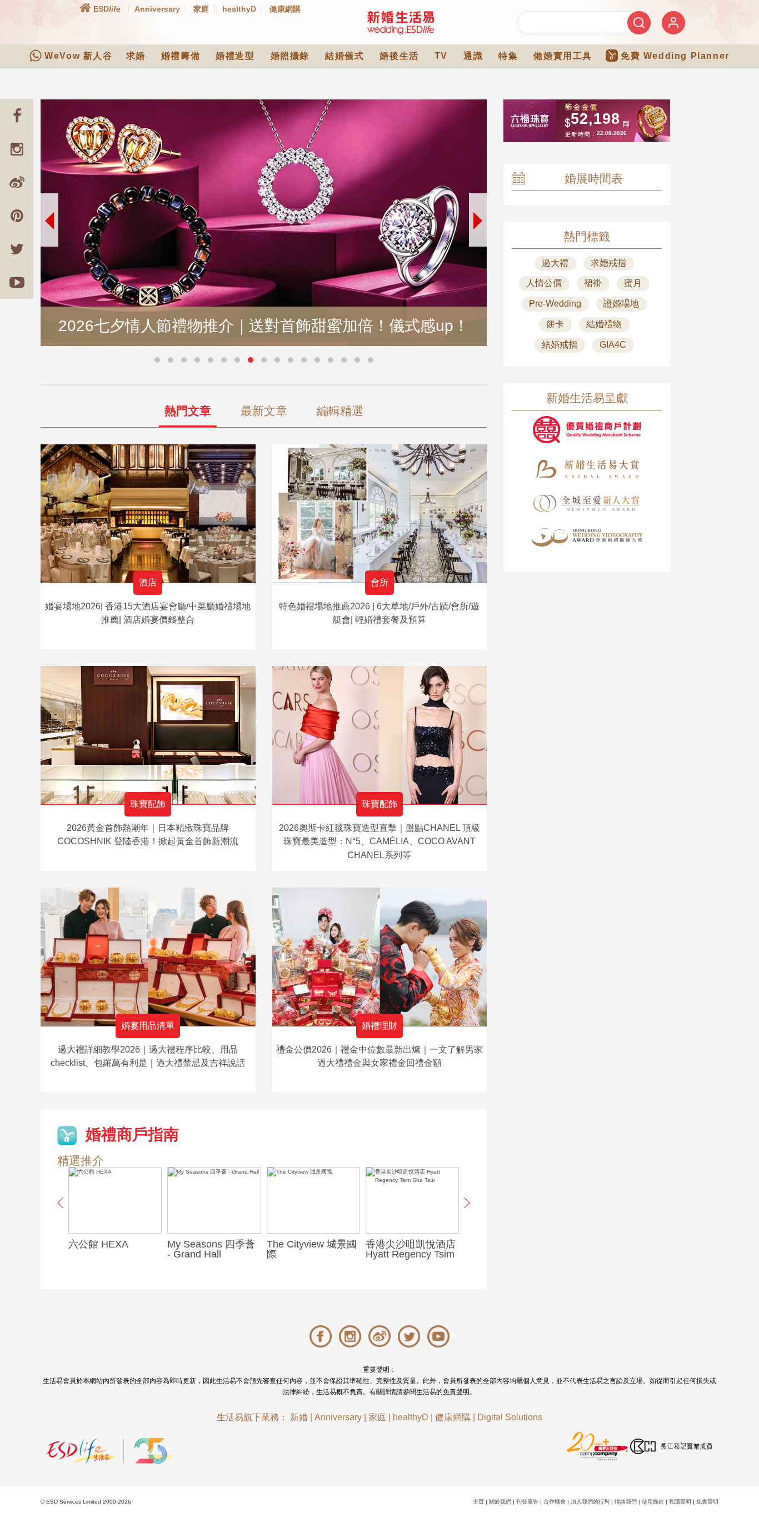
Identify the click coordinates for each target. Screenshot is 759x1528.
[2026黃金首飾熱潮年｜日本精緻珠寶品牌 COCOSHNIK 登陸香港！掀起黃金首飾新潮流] (148, 735)
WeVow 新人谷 (78, 56)
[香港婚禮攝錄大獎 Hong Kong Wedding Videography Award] (587, 537)
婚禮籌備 (180, 56)
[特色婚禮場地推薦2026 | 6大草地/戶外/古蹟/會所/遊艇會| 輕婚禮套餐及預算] (379, 513)
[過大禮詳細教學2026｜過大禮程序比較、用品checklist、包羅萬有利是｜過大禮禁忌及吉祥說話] (148, 957)
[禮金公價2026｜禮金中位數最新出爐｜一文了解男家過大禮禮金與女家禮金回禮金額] (379, 957)
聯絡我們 (626, 1502)
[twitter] (16, 248)
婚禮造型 (235, 56)
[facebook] (16, 115)
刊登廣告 (527, 1502)
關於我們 (500, 1502)
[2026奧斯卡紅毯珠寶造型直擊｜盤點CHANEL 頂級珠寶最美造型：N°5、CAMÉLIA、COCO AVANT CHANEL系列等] (379, 735)
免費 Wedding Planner (675, 56)
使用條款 (653, 1502)
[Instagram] (16, 149)
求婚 (136, 56)
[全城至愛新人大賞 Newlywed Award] (587, 503)
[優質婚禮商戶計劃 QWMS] (587, 429)
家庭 (201, 8)
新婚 (299, 1417)
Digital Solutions (509, 1417)
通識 (473, 56)
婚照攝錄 (290, 56)
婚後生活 (398, 56)
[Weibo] (16, 182)
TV (441, 56)
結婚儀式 (344, 56)
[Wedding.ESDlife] (400, 22)
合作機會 (554, 1502)
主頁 (478, 1502)
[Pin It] (16, 215)
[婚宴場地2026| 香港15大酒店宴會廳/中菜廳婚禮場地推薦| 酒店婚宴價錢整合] (148, 513)
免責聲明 (456, 1392)
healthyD (239, 8)
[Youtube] (16, 282)
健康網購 (285, 8)
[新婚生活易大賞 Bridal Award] (587, 469)
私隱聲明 (680, 1502)
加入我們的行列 (590, 1502)
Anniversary (157, 8)
